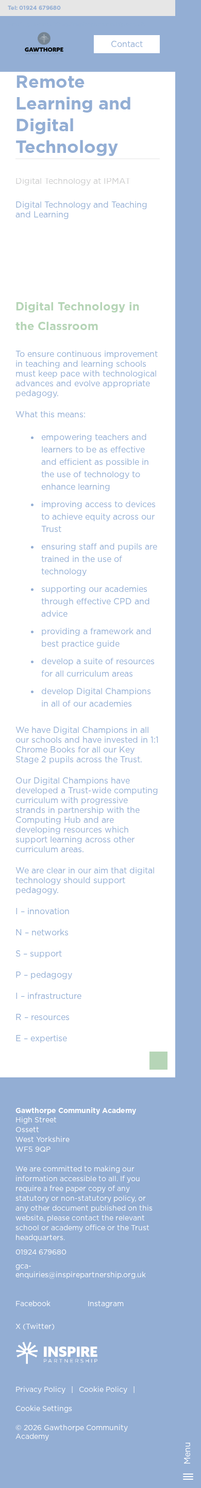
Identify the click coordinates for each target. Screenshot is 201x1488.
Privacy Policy (40, 1389)
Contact (127, 44)
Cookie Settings (43, 1409)
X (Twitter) (35, 1326)
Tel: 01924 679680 (34, 8)
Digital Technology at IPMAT (72, 181)
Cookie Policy (103, 1389)
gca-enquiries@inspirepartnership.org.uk (80, 1271)
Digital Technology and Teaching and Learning (81, 210)
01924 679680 (40, 1252)
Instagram (106, 1304)
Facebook (33, 1304)
